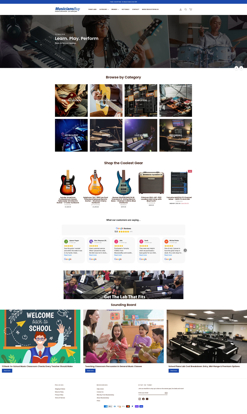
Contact (135, 9)
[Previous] (236, 68)
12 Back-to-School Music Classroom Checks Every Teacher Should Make (37, 366)
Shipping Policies (60, 389)
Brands (114, 9)
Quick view (68, 193)
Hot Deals (125, 9)
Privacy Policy (59, 395)
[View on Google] (66, 241)
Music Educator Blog (150, 9)
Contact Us (100, 392)
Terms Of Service (60, 398)
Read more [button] (67, 255)
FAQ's (98, 400)
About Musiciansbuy (103, 398)
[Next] (241, 68)
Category (103, 9)
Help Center (100, 389)
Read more (7, 370)
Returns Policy (59, 392)
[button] (61, 250)
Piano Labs (92, 9)
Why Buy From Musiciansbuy (105, 395)
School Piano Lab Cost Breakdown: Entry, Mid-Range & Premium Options (204, 366)
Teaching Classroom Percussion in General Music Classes (113, 366)
